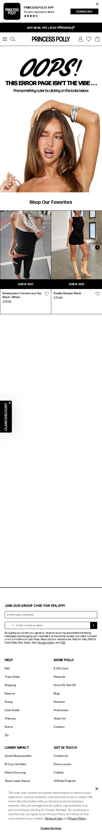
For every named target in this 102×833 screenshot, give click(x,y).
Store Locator (62, 764)
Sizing (9, 701)
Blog (57, 693)
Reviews (59, 701)
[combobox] (10, 625)
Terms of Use (53, 818)
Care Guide (12, 710)
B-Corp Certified (15, 764)
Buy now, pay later (42, 28)
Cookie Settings (51, 828)
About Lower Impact (17, 781)
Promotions (61, 710)
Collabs (59, 772)
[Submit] (93, 625)
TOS (62, 642)
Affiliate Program (65, 781)
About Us (59, 718)
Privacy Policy (46, 642)
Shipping (10, 685)
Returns (10, 693)
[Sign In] (80, 39)
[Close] (97, 788)
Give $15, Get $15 (65, 685)
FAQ (7, 668)
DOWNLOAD (87, 12)
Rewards (59, 676)
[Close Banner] (97, 4)
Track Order (12, 676)
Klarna (9, 726)
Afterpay (10, 718)
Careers (59, 726)
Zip (7, 735)
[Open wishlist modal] (46, 294)
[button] (97, 39)
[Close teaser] (10, 403)
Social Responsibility (18, 756)
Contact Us (61, 756)
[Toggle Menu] (5, 39)
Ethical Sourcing (15, 772)
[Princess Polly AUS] (51, 39)
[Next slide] (97, 247)
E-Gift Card (61, 668)
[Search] (13, 39)
